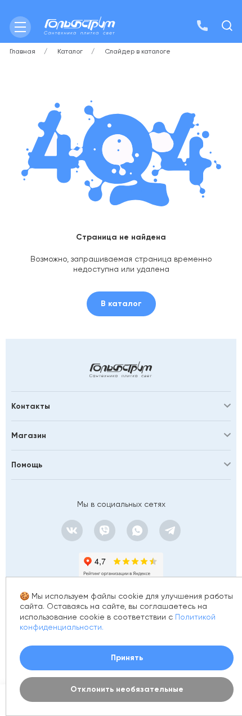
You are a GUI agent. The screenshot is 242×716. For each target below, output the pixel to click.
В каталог (121, 303)
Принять (127, 657)
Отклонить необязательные (126, 689)
